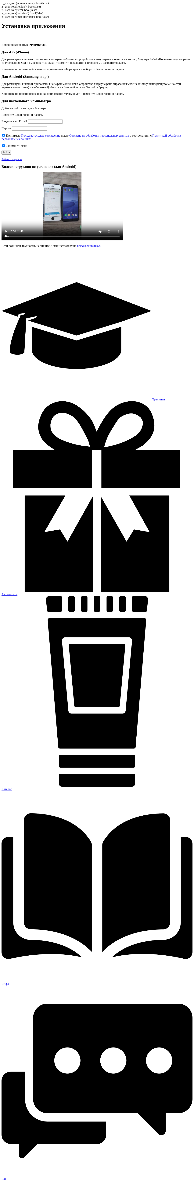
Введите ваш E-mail (14, 121)
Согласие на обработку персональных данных (99, 135)
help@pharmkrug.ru (89, 245)
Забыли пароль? (12, 159)
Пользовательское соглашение (40, 135)
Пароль (6, 128)
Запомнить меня (16, 145)
